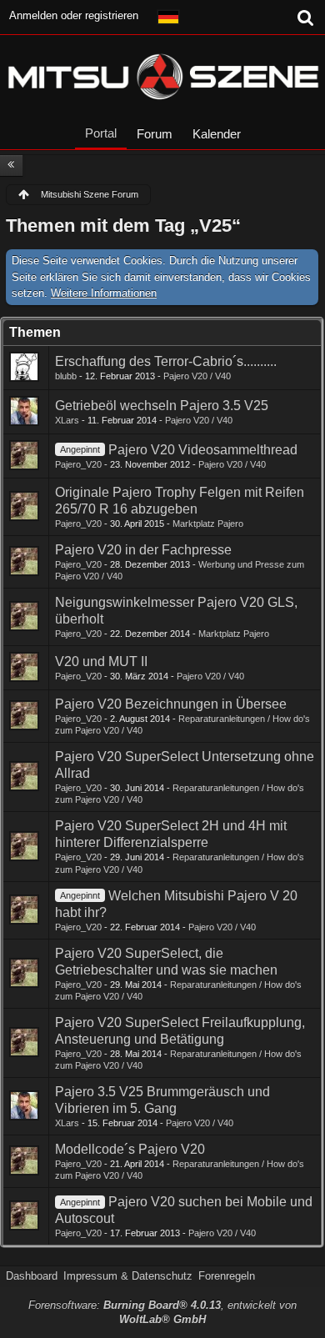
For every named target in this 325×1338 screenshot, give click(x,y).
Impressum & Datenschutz (127, 1276)
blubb (66, 376)
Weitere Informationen (104, 293)
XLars (67, 420)
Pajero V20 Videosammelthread (203, 450)
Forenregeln (226, 1276)
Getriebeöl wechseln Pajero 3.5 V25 (161, 405)
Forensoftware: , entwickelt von (162, 1312)
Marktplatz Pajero (207, 524)
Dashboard (32, 1276)
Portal (101, 133)
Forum (154, 134)
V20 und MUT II (101, 661)
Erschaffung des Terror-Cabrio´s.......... (166, 361)
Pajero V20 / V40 (197, 376)
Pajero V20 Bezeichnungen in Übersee (171, 704)
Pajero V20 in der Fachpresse (143, 550)
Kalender (216, 134)
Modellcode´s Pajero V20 (130, 1149)
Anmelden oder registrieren (73, 15)
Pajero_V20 (78, 464)
